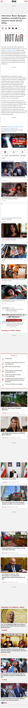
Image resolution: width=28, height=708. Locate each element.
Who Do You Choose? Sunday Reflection (11, 409)
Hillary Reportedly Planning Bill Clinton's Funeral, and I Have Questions (13, 699)
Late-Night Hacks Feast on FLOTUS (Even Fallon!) (13, 434)
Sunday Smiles (8, 358)
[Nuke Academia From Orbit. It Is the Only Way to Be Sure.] (14, 539)
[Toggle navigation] (2, 1)
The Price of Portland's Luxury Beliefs (14, 384)
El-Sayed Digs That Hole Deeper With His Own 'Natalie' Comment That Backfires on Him (13, 675)
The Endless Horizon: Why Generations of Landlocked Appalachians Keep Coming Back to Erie (15, 380)
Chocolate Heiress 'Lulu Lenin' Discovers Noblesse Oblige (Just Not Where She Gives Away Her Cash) (14, 650)
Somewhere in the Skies (10, 131)
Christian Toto (5, 438)
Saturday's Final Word (9, 479)
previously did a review (10, 50)
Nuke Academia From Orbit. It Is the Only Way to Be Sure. (13, 549)
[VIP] (25, 1)
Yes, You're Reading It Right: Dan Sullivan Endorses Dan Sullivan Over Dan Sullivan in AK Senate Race (13, 626)
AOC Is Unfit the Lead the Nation (12, 366)
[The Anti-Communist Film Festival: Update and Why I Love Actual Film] (14, 493)
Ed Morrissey (5, 413)
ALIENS (6, 155)
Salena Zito (4, 582)
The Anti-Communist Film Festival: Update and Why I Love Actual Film (13, 503)
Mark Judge (4, 507)
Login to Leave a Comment (14, 320)
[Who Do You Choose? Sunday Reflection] (14, 399)
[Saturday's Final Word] (14, 470)
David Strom (4, 553)
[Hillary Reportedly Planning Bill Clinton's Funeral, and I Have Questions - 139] (14, 690)
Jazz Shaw (4, 25)
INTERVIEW (23, 155)
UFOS (3, 158)
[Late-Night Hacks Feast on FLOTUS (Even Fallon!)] (14, 424)
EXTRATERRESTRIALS (14, 155)
